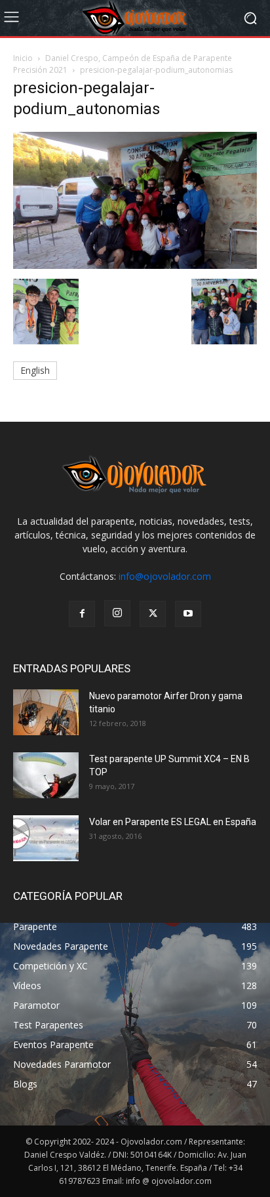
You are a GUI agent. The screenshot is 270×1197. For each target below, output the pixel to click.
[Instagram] (117, 613)
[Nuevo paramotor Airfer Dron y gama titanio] (46, 712)
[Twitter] (153, 614)
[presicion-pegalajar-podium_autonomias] (135, 265)
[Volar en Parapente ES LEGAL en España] (46, 838)
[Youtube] (188, 614)
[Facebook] (82, 614)
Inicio (23, 58)
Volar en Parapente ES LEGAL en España (172, 822)
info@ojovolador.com (165, 576)
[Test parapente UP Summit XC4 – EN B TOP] (46, 775)
